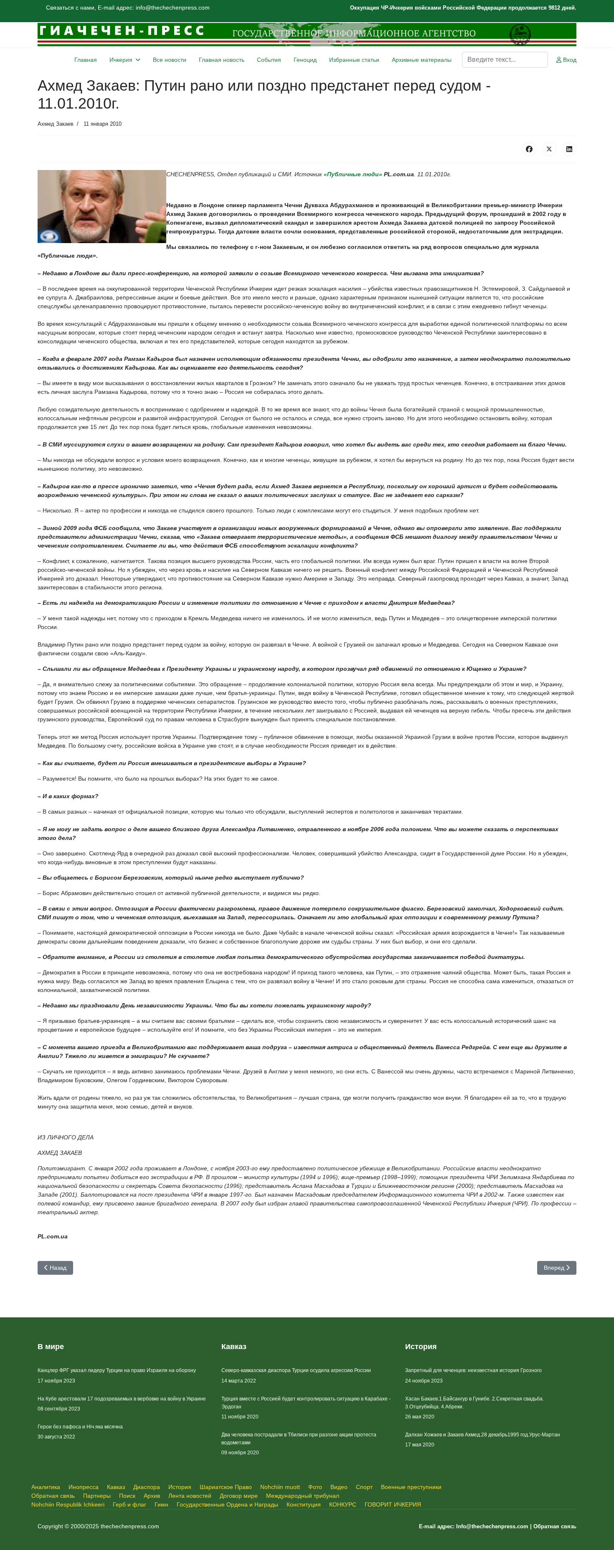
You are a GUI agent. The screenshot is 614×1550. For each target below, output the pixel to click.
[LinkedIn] (569, 149)
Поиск (127, 1495)
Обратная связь (53, 1495)
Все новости (169, 59)
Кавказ (116, 1487)
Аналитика (45, 1487)
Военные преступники (411, 1487)
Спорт (364, 1487)
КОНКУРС (342, 1504)
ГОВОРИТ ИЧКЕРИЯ (393, 1504)
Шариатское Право (226, 1487)
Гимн (161, 1504)
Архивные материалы (422, 59)
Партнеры (97, 1495)
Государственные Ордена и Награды (227, 1504)
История (179, 1487)
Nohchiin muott (280, 1487)
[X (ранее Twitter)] (549, 149)
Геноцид (305, 59)
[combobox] (505, 60)
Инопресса (84, 1487)
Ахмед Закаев (56, 124)
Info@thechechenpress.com (492, 1526)
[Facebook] (529, 149)
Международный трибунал (302, 1495)
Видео (339, 1487)
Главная (85, 59)
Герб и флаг (129, 1504)
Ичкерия (120, 59)
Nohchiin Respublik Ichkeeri (67, 1504)
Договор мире (239, 1495)
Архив (152, 1495)
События (269, 59)
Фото (315, 1487)
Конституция (304, 1504)
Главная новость (221, 59)
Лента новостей (189, 1495)
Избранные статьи (354, 59)
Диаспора (146, 1487)
